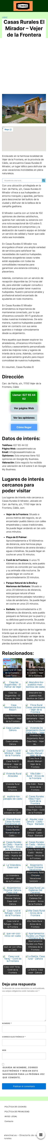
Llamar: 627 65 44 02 (24, 396)
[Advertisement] (24, 65)
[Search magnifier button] (43, 180)
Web (4, 1050)
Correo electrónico (14, 1037)
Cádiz (4, 17)
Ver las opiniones (24, 417)
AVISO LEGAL (11, 1116)
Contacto (9, 1121)
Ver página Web (24, 408)
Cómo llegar (24, 427)
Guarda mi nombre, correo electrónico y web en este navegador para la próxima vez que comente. (24, 1072)
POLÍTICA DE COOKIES (15, 1107)
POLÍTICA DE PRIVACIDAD (17, 1111)
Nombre (7, 1023)
